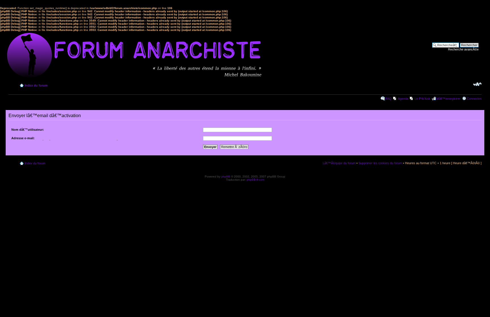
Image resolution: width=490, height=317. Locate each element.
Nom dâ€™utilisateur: (27, 129)
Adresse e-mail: (23, 138)
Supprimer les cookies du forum (380, 163)
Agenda (403, 98)
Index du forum (36, 85)
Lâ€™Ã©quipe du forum (339, 163)
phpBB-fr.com (255, 179)
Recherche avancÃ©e (463, 49)
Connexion (474, 98)
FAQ (388, 98)
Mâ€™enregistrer (448, 98)
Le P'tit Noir (422, 98)
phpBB (225, 176)
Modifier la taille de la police (477, 84)
